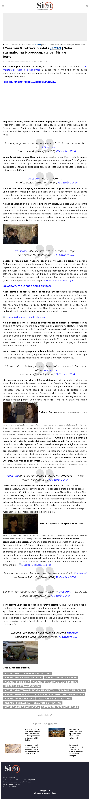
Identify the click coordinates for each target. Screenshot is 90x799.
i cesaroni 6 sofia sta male (54, 698)
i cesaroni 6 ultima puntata (21, 707)
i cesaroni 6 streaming (47, 703)
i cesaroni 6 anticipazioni (61, 677)
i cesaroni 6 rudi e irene (19, 698)
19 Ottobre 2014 (66, 151)
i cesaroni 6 (11, 673)
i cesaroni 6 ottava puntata (22, 686)
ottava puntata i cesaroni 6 (60, 707)
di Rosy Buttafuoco (11, 62)
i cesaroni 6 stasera (17, 703)
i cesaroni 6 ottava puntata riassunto (29, 690)
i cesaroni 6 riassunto (18, 694)
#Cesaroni (48, 147)
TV (7, 45)
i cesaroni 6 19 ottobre (36, 673)
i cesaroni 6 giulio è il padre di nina (54, 682)
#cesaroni (21, 251)
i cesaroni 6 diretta (16, 682)
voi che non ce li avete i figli (58, 280)
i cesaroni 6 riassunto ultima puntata (59, 694)
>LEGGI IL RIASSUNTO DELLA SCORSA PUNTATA (29, 82)
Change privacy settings (45, 793)
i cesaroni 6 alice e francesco (23, 677)
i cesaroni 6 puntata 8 (70, 690)
